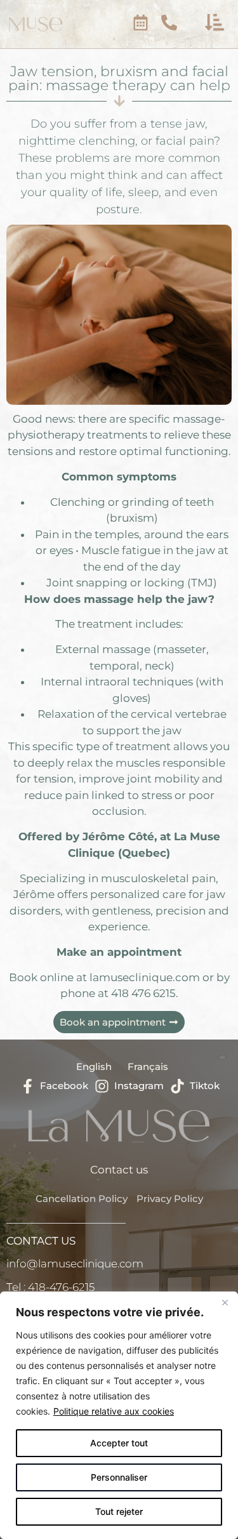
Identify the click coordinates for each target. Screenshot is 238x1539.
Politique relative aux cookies (113, 1411)
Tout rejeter (119, 1511)
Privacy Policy (169, 1198)
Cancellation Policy (82, 1198)
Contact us (119, 1169)
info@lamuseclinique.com (74, 1263)
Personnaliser (119, 1477)
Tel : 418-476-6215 (50, 1287)
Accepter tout (119, 1442)
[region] (119, 1415)
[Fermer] (224, 1302)
